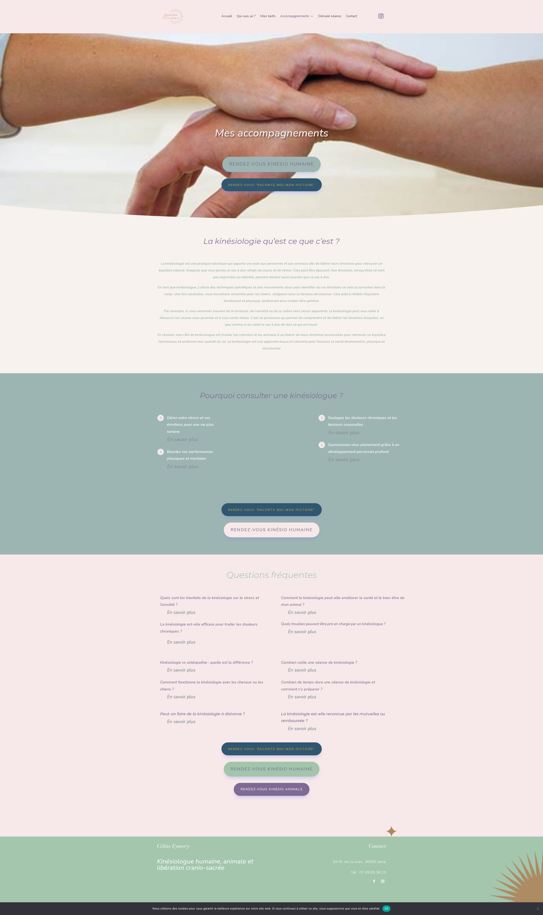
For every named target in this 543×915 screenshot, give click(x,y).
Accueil (226, 16)
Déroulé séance (329, 16)
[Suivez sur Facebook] (374, 881)
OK (387, 908)
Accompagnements (294, 16)
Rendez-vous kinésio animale (272, 789)
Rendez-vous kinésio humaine (271, 164)
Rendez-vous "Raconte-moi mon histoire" (271, 185)
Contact (351, 16)
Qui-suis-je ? (246, 16)
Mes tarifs (268, 16)
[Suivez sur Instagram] (381, 16)
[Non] (538, 909)
